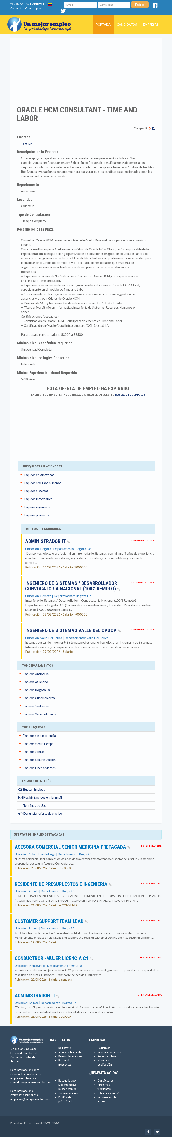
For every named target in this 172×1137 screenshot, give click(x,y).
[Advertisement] (86, 69)
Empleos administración (39, 759)
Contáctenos (105, 1080)
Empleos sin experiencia (39, 735)
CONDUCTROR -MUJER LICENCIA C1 (52, 958)
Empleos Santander (36, 706)
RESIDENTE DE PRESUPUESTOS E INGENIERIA (62, 884)
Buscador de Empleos (130, 394)
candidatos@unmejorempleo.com (31, 1082)
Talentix (26, 143)
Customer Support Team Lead (50, 921)
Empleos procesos (36, 515)
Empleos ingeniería (37, 507)
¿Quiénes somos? (108, 1093)
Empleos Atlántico (35, 682)
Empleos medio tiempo (38, 744)
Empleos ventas (33, 752)
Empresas (150, 24)
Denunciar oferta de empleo (42, 813)
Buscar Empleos (33, 789)
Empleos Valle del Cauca (39, 714)
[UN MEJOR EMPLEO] (40, 20)
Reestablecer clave (70, 1056)
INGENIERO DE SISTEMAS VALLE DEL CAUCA (71, 630)
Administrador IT (46, 541)
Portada (103, 24)
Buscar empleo (67, 1089)
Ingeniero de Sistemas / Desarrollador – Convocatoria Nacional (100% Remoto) (73, 586)
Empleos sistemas (36, 491)
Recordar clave (107, 1056)
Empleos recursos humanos (42, 483)
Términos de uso (68, 1093)
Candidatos (127, 24)
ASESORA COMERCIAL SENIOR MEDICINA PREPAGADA (71, 847)
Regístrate (64, 1047)
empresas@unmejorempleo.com (30, 1099)
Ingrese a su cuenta (109, 1052)
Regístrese (104, 1047)
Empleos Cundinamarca (39, 698)
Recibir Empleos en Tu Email (42, 797)
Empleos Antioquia (36, 674)
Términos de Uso (34, 805)
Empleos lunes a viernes (39, 768)
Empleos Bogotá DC (37, 690)
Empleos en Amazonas (39, 475)
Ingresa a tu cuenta (70, 1052)
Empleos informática (38, 499)
